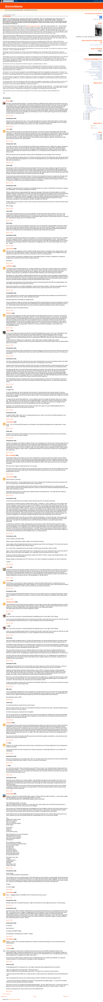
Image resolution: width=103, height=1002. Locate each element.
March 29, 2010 (9, 686)
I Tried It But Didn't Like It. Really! (94, 108)
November (89, 94)
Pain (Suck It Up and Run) (96, 69)
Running (98, 139)
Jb (7, 765)
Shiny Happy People (91, 110)
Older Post (65, 996)
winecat (8, 330)
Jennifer (8, 948)
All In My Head (96, 134)
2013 (86, 88)
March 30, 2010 (9, 719)
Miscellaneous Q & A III (96, 64)
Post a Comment (6, 993)
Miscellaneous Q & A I (97, 62)
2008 (86, 114)
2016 (86, 85)
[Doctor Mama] (101, 18)
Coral (7, 567)
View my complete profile (96, 44)
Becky (8, 101)
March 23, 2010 (9, 115)
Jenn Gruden (10, 476)
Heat (101, 70)
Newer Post (4, 996)
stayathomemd (10, 602)
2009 (86, 113)
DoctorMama (13, 6)
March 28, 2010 (9, 660)
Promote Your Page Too (97, 19)
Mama (98, 136)
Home (34, 996)
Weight (100, 78)
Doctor (98, 135)
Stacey (8, 580)
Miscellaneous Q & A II (96, 63)
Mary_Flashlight (10, 455)
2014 (86, 86)
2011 (86, 91)
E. (6, 614)
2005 (86, 119)
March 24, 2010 (9, 327)
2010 (86, 92)
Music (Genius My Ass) (96, 75)
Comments (95, 128)
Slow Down (99, 76)
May (87, 101)
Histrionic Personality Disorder (33, 26)
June (87, 100)
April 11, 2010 (9, 961)
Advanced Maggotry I (97, 65)
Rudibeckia (9, 266)
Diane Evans (9, 248)
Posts (93, 125)
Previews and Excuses (91, 107)
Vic (7, 743)
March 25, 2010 (9, 437)
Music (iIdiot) (99, 74)
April (87, 103)
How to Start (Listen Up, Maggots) (94, 61)
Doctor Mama (99, 15)
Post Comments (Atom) (14, 999)
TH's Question (7, 16)
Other (98, 138)
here (12, 28)
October (88, 95)
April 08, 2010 (9, 936)
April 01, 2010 (9, 762)
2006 (86, 117)
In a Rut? (100, 68)
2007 (86, 116)
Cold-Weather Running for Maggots (93, 71)
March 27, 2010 (9, 577)
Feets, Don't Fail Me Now (96, 73)
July (87, 98)
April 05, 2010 (9, 889)
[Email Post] (4, 92)
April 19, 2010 (9, 991)
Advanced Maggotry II (96, 67)
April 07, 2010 (9, 897)
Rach (7, 129)
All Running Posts (98, 79)
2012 (86, 89)
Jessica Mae (9, 793)
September (89, 97)
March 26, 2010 (9, 564)
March (88, 104)
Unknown (9, 313)
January (88, 111)
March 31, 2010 (9, 753)
